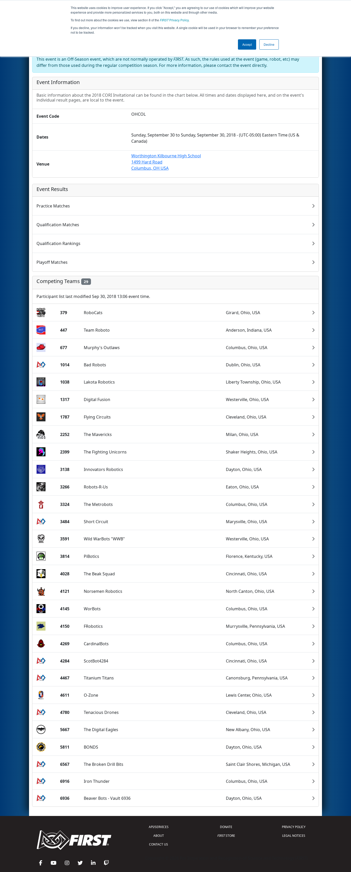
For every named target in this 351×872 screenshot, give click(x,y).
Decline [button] (269, 44)
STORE (226, 835)
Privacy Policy (174, 20)
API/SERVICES (159, 827)
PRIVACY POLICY (294, 827)
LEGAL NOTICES (293, 835)
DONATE (226, 827)
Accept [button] (247, 44)
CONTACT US (158, 844)
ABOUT (158, 835)
